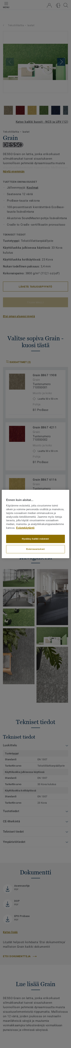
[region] (35, 524)
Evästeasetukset (35, 549)
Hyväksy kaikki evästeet (35, 539)
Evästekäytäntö (25, 528)
